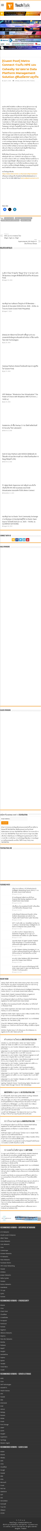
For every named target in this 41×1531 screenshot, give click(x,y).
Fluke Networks (5, 1259)
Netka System (4, 1278)
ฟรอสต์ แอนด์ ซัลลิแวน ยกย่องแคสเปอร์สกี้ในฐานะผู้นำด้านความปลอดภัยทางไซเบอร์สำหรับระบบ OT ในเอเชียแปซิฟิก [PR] (19, 1177)
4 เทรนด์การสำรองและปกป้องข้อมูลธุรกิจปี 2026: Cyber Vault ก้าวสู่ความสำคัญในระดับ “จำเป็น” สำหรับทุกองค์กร (25, 968)
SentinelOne (4, 1354)
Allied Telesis (4, 1238)
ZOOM (2, 1513)
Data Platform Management (23, 218)
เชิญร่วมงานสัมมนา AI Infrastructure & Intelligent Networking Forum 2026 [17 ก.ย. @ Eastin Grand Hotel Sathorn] (25, 890)
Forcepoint (3, 1320)
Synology (3, 1440)
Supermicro (3, 1437)
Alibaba (2, 1458)
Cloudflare (3, 1314)
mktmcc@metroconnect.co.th (30, 178)
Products (32, 80)
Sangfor (2, 1351)
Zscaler (2, 1370)
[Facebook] (17, 539)
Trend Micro (4, 1367)
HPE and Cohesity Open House (10, 220)
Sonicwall (3, 1504)
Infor (1, 1479)
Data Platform (9, 218)
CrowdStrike (4, 1317)
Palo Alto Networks (6, 1339)
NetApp (2, 1412)
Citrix (2, 1464)
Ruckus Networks (5, 1284)
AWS (1, 1461)
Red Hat (2, 1488)
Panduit (2, 1281)
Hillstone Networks (6, 1333)
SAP (1, 1494)
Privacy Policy (26, 840)
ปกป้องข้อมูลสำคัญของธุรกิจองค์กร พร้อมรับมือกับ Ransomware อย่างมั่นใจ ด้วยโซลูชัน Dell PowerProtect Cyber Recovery (25, 916)
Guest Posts (23, 80)
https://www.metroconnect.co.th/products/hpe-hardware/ (19, 174)
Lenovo (2, 1409)
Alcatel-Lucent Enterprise (8, 1235)
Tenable (2, 1363)
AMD (1, 1378)
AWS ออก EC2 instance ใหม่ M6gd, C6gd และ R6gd (12, 236)
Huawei (2, 1269)
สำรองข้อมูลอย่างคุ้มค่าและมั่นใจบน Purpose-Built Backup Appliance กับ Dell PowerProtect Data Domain (24, 899)
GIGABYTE (3, 1387)
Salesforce (3, 1491)
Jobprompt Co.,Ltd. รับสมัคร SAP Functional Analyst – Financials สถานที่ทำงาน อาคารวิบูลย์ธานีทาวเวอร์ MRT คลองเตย (18, 1069)
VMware (2, 1510)
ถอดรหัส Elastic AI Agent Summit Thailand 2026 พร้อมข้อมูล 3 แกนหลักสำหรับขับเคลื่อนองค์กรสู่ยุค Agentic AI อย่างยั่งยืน (25, 942)
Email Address (5, 819)
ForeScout (3, 1323)
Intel (1, 1406)
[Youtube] (27, 539)
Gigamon (3, 1330)
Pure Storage (4, 1424)
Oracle (2, 1421)
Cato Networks (4, 1244)
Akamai (2, 1305)
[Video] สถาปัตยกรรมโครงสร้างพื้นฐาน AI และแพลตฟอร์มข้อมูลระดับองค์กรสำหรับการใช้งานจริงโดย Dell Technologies (20, 337)
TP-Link (2, 1290)
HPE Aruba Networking (7, 1266)
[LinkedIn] (24, 539)
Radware (3, 1345)
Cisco (2, 1247)
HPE (28, 80)
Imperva (2, 1336)
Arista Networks (5, 1241)
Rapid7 (2, 1348)
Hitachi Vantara (5, 1390)
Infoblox (3, 1272)
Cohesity (17, 80)
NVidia (2, 1418)
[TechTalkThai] (20, 5)
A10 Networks (4, 1232)
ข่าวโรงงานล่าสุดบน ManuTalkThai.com (19, 1121)
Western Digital (5, 1443)
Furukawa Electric (5, 1263)
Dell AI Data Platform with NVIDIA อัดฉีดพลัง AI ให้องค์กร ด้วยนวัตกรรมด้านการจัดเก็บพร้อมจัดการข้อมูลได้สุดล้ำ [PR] (20, 456)
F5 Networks (4, 1256)
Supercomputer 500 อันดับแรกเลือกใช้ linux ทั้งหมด (27, 241)
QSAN (2, 1430)
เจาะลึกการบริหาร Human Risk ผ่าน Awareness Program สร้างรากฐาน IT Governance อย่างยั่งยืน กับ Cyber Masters (24, 933)
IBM (1, 1400)
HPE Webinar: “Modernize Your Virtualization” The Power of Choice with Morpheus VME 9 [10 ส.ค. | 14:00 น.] (20, 396)
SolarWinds (3, 1287)
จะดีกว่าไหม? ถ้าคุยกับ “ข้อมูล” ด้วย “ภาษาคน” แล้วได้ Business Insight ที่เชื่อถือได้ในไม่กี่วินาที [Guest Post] (20, 275)
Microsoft (3, 1482)
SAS (1, 1498)
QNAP (2, 1427)
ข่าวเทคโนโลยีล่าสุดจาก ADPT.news (18, 1150)
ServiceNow (3, 1501)
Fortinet (2, 1296)
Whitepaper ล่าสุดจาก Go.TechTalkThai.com (19, 1092)
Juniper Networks (5, 1275)
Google (2, 1470)
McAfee (2, 1342)
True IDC (3, 1507)
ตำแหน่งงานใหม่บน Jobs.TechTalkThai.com (20, 1040)
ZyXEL (2, 1293)
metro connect (26, 220)
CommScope (4, 1250)
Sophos (2, 1357)
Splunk (2, 1360)
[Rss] (13, 539)
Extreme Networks (6, 1253)
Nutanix (2, 1415)
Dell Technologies (5, 1384)
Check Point (4, 1311)
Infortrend (3, 1403)
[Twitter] (20, 539)
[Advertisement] (16, 796)
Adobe (2, 1451)
